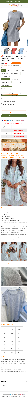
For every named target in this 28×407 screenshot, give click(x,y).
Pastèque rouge (15, 73)
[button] (2, 5)
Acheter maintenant (14, 115)
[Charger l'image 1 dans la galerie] (6, 51)
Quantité (3, 88)
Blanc (17, 70)
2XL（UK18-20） (18, 82)
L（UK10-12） (15, 79)
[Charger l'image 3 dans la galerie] (21, 51)
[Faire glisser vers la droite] (26, 51)
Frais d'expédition (4, 65)
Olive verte (5, 73)
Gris (3, 70)
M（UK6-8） (5, 79)
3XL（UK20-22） (6, 85)
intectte (7, 396)
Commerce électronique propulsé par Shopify (17, 396)
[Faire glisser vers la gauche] (1, 51)
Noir (23, 70)
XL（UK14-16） (6, 82)
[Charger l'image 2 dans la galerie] (14, 51)
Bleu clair (10, 70)
